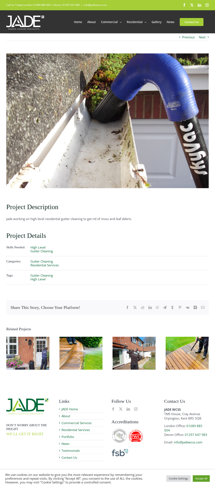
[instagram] (136, 409)
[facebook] (113, 409)
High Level (38, 247)
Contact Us (69, 457)
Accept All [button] (201, 478)
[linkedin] (128, 409)
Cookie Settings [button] (178, 478)
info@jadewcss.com (95, 5)
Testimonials (71, 450)
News (65, 444)
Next (202, 37)
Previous (188, 37)
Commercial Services (77, 423)
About (66, 416)
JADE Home (70, 409)
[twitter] (120, 409)
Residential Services (44, 265)
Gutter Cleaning (41, 251)
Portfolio (68, 437)
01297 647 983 (196, 435)
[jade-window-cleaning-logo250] (27, 400)
